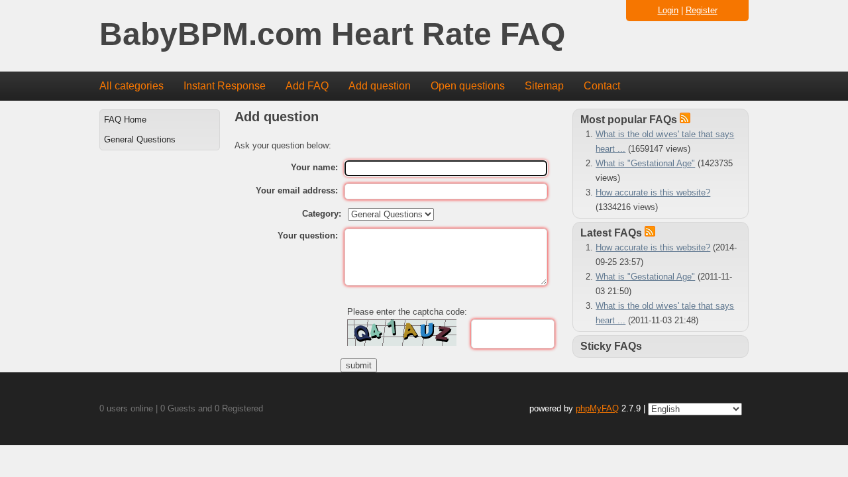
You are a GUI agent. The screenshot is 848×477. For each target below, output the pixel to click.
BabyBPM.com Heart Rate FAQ (332, 34)
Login (668, 10)
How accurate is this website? (653, 192)
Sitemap (544, 85)
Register (701, 10)
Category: (321, 214)
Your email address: (297, 190)
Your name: (314, 167)
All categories (131, 85)
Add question (379, 85)
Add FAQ (307, 85)
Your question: (308, 235)
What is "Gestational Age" (645, 163)
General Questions (140, 139)
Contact (602, 85)
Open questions (468, 85)
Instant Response (225, 85)
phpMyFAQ (597, 408)
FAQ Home (125, 120)
